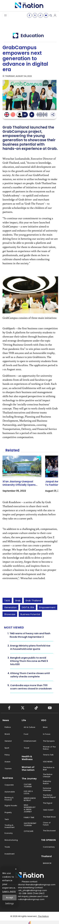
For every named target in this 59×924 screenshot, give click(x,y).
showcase (9, 614)
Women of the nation (28, 769)
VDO (43, 720)
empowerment (47, 607)
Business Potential (30, 614)
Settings (9, 903)
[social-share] (29, 15)
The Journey (29, 778)
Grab (17, 600)
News (6, 720)
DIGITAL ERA (28, 607)
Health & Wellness (27, 758)
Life (24, 720)
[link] (22, 477)
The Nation (43, 916)
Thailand (46, 856)
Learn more (9, 891)
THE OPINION (48, 840)
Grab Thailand (33, 600)
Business (8, 778)
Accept (9, 897)
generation (10, 607)
